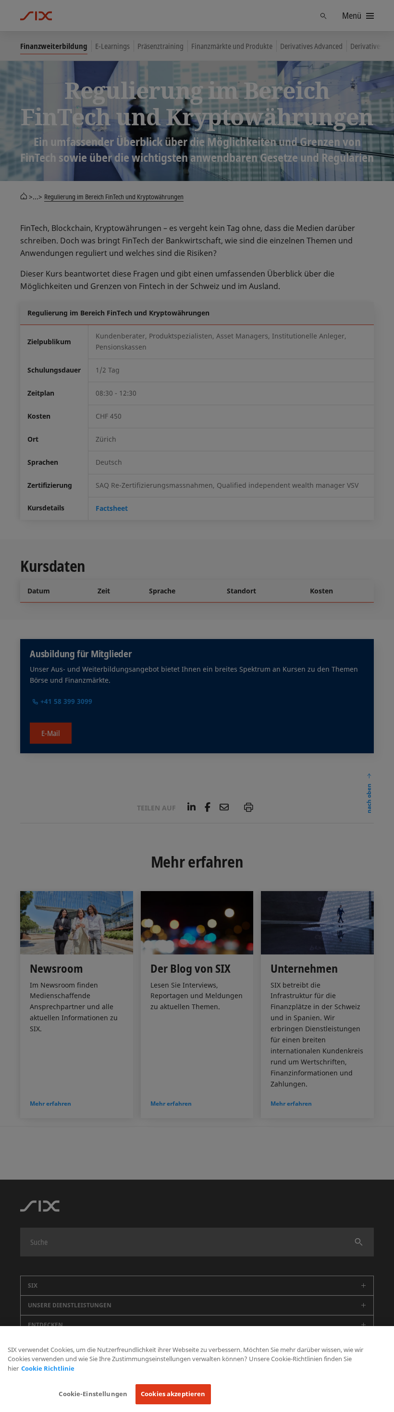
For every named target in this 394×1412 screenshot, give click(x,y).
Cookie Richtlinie (47, 1368)
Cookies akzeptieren (173, 1393)
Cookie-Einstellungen (93, 1393)
